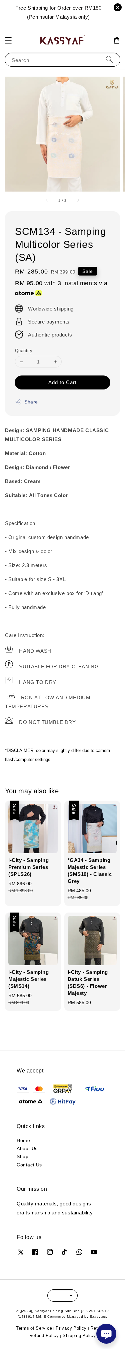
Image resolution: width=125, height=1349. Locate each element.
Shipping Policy (79, 1335)
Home (23, 1140)
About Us (27, 1148)
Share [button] (31, 401)
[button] (8, 40)
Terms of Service (34, 1328)
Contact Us (29, 1164)
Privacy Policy (71, 1328)
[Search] (109, 59)
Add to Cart (62, 382)
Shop (22, 1156)
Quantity (23, 350)
